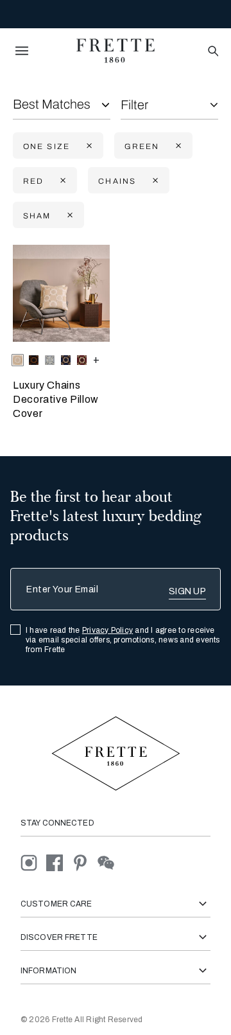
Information (48, 970)
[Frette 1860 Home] (115, 51)
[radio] (33, 360)
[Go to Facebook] (59, 862)
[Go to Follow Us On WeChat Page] (109, 862)
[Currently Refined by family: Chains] (154, 181)
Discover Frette (59, 937)
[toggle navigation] (22, 51)
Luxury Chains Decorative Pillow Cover (56, 399)
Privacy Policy (107, 630)
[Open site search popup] (212, 52)
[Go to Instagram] (33, 862)
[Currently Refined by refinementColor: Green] (177, 146)
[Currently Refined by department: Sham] (68, 215)
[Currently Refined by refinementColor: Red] (61, 181)
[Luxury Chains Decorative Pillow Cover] (61, 293)
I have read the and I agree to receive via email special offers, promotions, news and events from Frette (123, 640)
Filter (134, 105)
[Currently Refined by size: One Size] (87, 146)
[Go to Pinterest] (85, 862)
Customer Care (56, 903)
